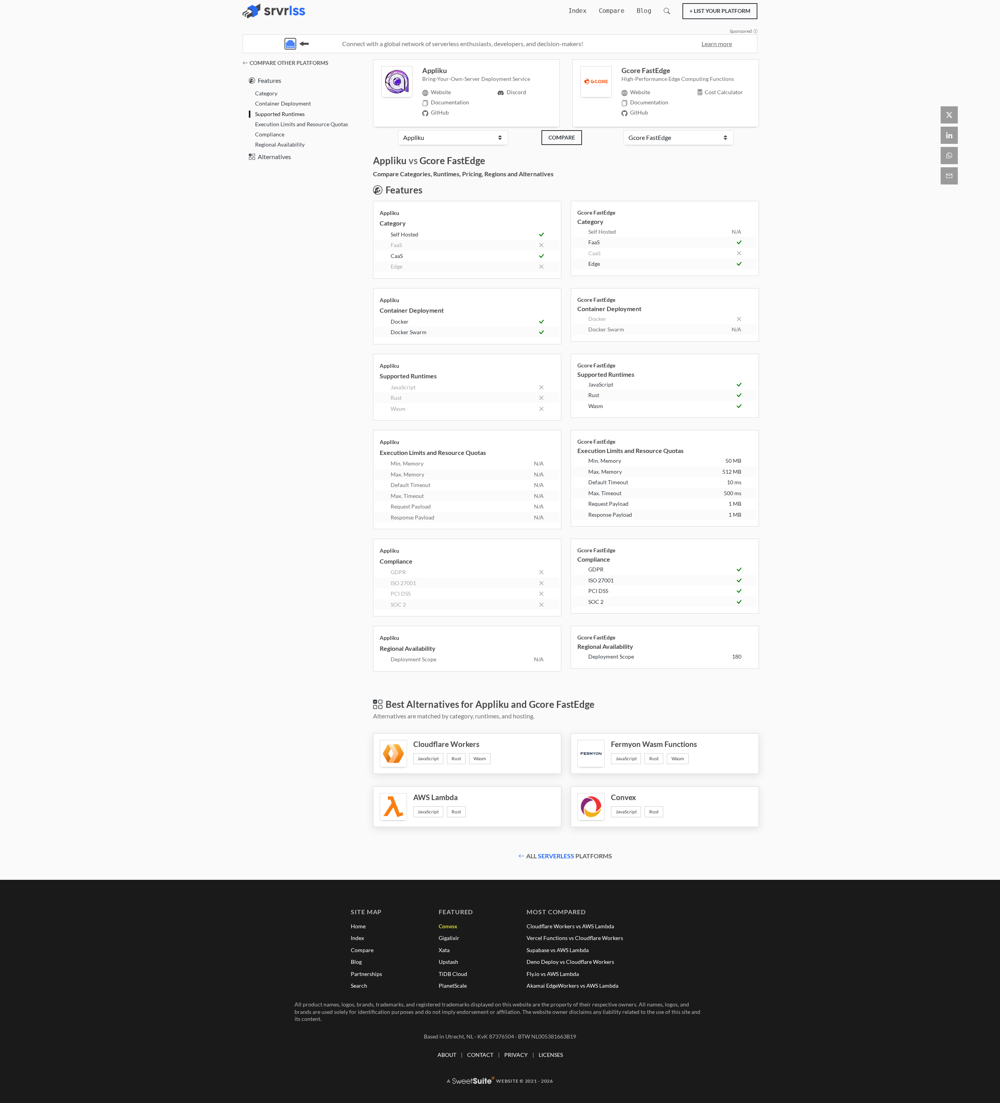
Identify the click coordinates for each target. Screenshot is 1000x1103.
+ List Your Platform (719, 10)
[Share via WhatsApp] (949, 155)
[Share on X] (949, 115)
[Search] (666, 11)
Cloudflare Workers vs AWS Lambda (570, 926)
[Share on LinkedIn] (949, 135)
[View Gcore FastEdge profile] (600, 81)
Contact (480, 1054)
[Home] (274, 11)
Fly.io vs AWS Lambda (553, 973)
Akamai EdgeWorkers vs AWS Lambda (572, 985)
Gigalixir (449, 938)
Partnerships (366, 973)
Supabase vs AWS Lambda (558, 950)
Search (359, 985)
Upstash (448, 961)
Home (358, 926)
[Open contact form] (949, 175)
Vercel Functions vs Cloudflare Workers (575, 938)
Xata (444, 950)
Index (577, 10)
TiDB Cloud (453, 973)
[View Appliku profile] (401, 81)
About (447, 1054)
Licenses (551, 1054)
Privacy (516, 1054)
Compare (611, 10)
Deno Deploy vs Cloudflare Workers (570, 961)
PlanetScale (453, 985)
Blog (644, 10)
